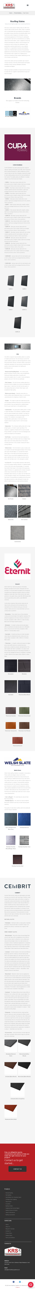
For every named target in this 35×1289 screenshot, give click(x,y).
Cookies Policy (9, 1235)
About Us (8, 1227)
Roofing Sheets (9, 1206)
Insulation (8, 1204)
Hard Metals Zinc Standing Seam (13, 1197)
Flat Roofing (8, 1195)
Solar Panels (8, 1202)
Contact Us (17, 1169)
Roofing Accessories (10, 1215)
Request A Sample (10, 1229)
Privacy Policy (9, 1233)
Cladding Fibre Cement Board (12, 1208)
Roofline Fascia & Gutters (11, 1210)
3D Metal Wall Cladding (11, 1199)
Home (10, 13)
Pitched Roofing (17, 13)
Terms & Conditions (10, 1238)
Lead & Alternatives (10, 1212)
